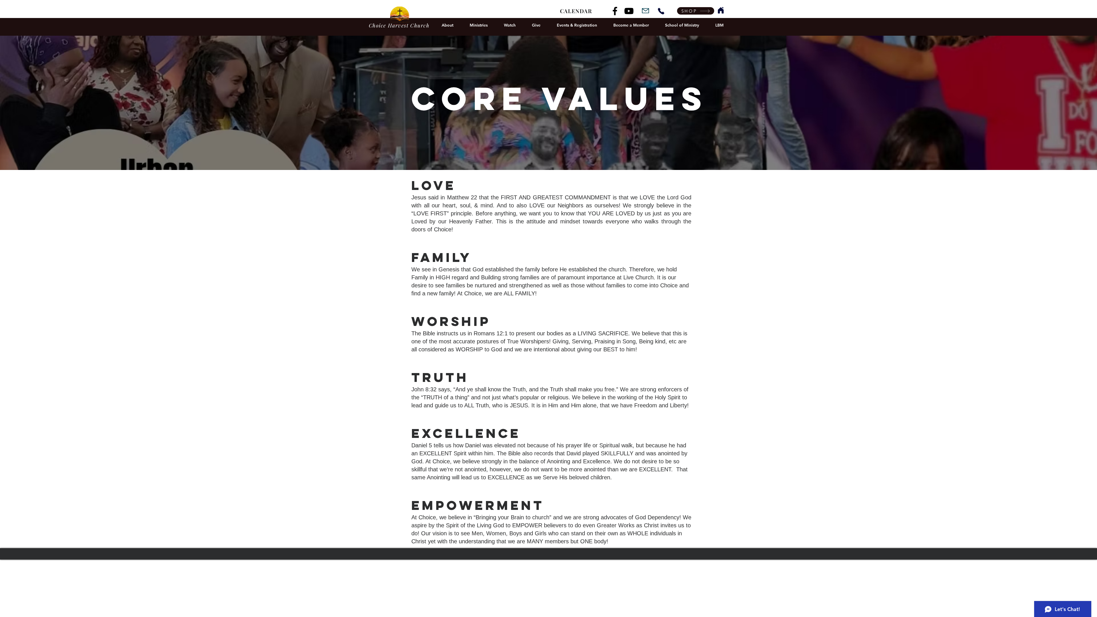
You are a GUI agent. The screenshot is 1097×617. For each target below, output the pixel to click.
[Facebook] (614, 11)
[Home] (720, 10)
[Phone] (661, 11)
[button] (447, 25)
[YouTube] (628, 11)
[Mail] (645, 10)
